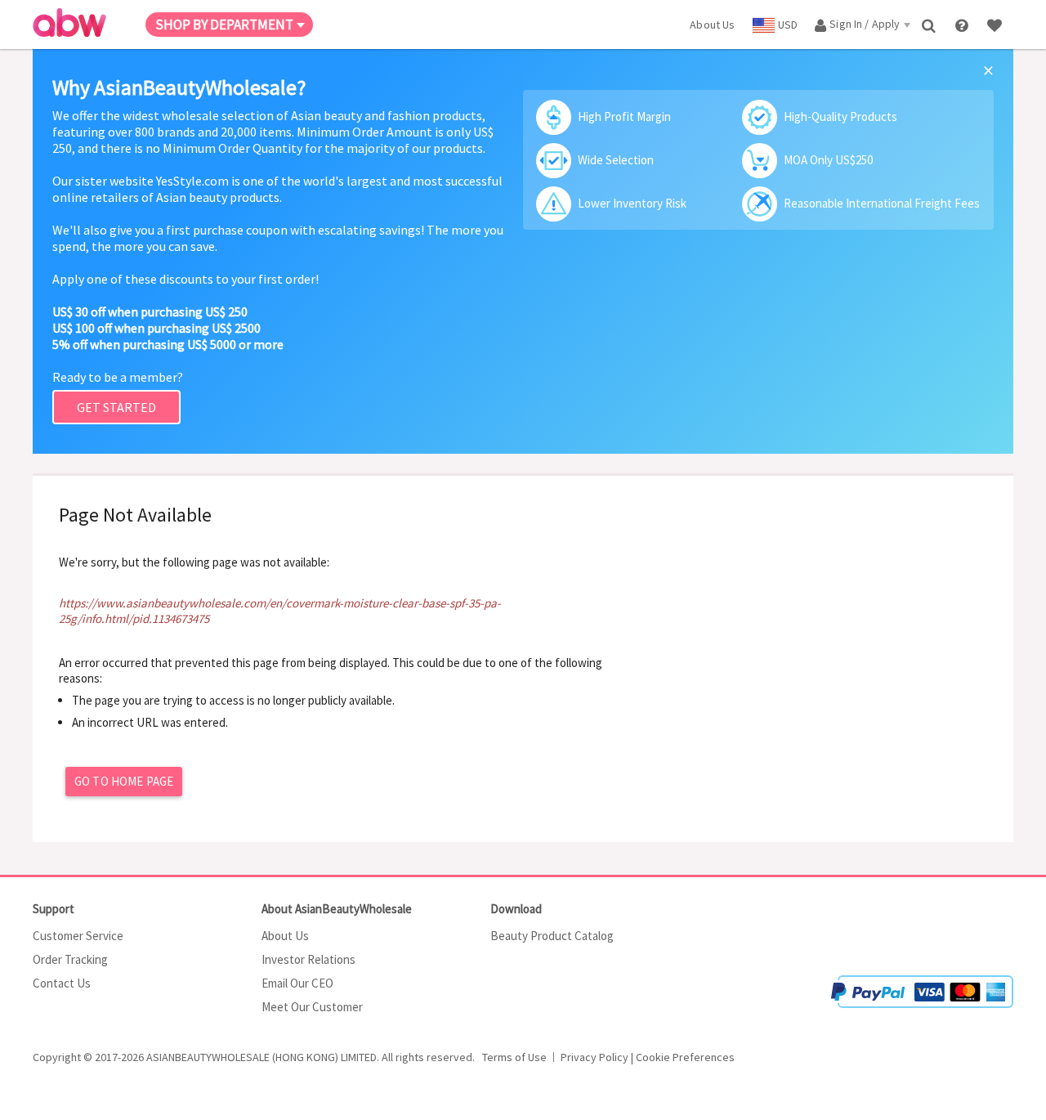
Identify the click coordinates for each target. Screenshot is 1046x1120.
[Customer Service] (963, 24)
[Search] (930, 24)
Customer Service (78, 935)
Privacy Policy (594, 1057)
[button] (964, 926)
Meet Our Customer (312, 1007)
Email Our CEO (297, 983)
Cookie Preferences (685, 1057)
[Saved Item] (996, 24)
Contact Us (62, 983)
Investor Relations (308, 959)
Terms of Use (514, 1057)
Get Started (116, 407)
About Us (285, 935)
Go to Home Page (123, 781)
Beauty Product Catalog (552, 935)
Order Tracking (70, 959)
